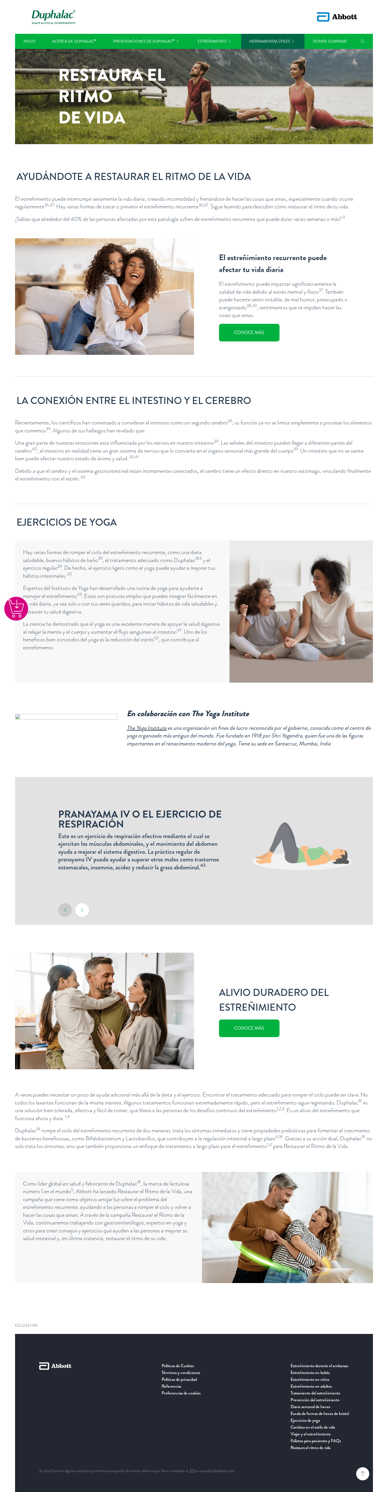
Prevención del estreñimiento (315, 1400)
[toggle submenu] (178, 41)
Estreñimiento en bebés (310, 1372)
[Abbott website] (337, 17)
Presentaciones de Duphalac (144, 41)
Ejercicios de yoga (305, 1420)
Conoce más (249, 332)
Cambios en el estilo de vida (313, 1427)
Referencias (171, 1386)
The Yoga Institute (146, 728)
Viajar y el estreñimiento (311, 1434)
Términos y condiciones (181, 1372)
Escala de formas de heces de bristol (320, 1413)
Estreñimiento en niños (310, 1379)
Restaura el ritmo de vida (310, 1448)
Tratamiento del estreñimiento (315, 1393)
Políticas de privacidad (179, 1379)
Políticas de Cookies (178, 1366)
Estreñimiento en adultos (311, 1386)
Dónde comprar (330, 41)
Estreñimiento (212, 41)
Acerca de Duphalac (74, 41)
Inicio (30, 41)
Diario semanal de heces (310, 1407)
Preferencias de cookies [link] (181, 1393)
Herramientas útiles (269, 41)
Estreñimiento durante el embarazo (319, 1366)
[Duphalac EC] (53, 17)
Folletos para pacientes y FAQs (316, 1441)
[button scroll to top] (363, 1474)
